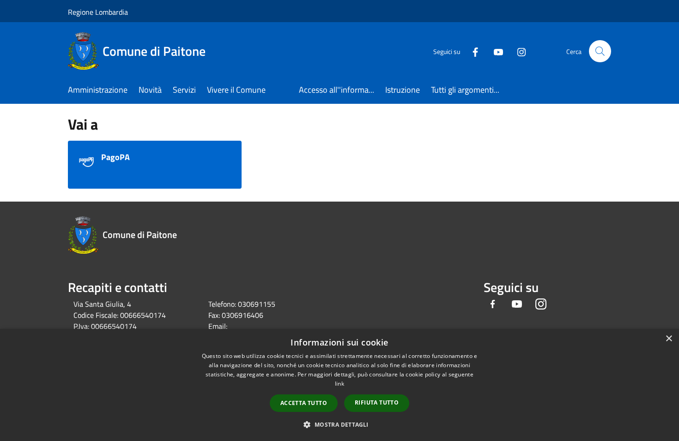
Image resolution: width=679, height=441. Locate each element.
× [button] (668, 338)
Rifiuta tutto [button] (377, 402)
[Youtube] (494, 51)
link (339, 383)
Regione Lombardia (98, 12)
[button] (339, 424)
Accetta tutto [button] (303, 403)
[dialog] (339, 385)
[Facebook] (471, 51)
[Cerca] (600, 51)
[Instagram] (518, 51)
